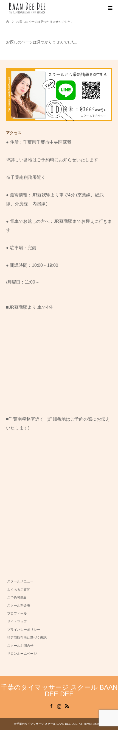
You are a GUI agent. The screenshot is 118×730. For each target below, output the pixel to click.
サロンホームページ (22, 654)
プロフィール (17, 613)
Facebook (51, 706)
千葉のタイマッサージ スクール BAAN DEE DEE (59, 691)
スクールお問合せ (20, 646)
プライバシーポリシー (23, 630)
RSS (67, 706)
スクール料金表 (18, 605)
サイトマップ (17, 621)
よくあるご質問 (18, 590)
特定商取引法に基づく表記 (27, 638)
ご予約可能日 (17, 597)
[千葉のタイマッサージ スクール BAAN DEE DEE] (47, 7)
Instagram (59, 706)
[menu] (110, 8)
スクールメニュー (20, 581)
